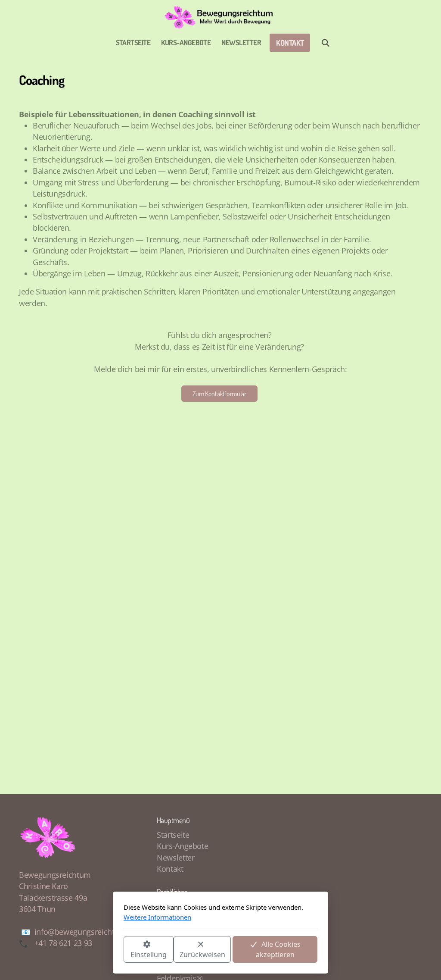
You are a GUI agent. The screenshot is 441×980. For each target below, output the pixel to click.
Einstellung (148, 954)
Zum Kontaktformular (219, 393)
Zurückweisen (202, 954)
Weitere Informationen (157, 917)
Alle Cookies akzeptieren (278, 949)
